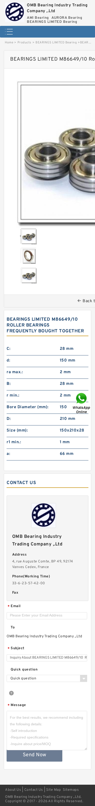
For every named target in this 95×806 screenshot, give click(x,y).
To (13, 627)
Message (17, 705)
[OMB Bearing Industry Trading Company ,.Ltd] (14, 11)
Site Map (53, 790)
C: (8, 348)
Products (24, 43)
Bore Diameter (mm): (28, 407)
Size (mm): (17, 430)
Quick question (24, 669)
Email (14, 606)
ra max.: (15, 372)
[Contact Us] (81, 403)
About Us (13, 790)
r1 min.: (14, 442)
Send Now (34, 755)
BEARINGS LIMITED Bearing (56, 43)
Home (9, 43)
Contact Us (33, 790)
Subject (16, 648)
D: (9, 418)
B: (9, 383)
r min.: (13, 395)
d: (8, 360)
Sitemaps (71, 790)
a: (8, 453)
